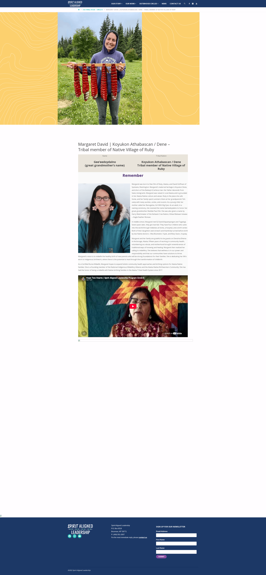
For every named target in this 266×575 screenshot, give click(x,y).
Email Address (161, 531)
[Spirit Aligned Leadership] (75, 4)
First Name (160, 540)
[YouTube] (196, 3)
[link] (184, 3)
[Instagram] (193, 3)
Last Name (160, 548)
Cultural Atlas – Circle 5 (93, 10)
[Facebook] (189, 3)
